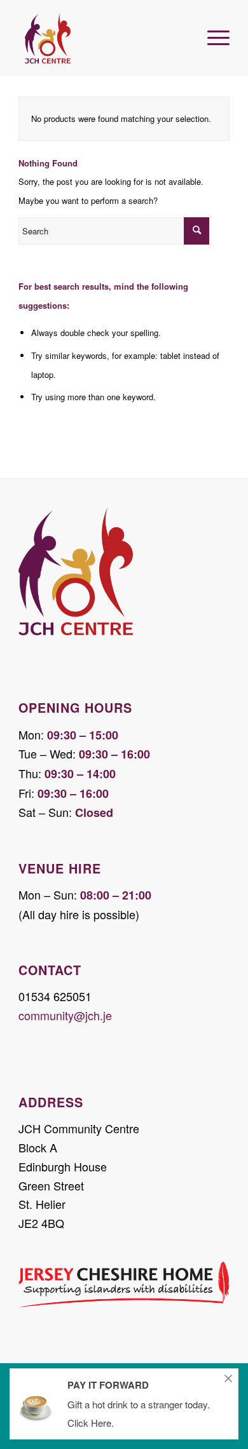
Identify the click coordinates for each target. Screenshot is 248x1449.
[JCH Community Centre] (103, 38)
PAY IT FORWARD (108, 1385)
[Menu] (212, 31)
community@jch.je (65, 1015)
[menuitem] (212, 31)
